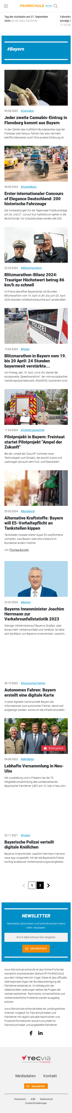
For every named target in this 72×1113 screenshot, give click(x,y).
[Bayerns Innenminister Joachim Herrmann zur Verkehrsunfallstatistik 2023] (36, 579)
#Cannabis (27, 110)
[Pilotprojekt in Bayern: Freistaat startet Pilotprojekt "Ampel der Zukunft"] (36, 407)
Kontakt (50, 1076)
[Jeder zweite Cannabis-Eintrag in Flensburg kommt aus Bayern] (36, 88)
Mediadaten (25, 1076)
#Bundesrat (28, 511)
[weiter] (48, 885)
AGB (33, 1099)
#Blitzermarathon (31, 267)
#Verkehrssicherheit (33, 430)
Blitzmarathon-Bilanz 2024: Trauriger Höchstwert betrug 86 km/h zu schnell (34, 279)
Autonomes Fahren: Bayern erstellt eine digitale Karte (30, 692)
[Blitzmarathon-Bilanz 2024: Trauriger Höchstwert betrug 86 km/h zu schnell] (36, 245)
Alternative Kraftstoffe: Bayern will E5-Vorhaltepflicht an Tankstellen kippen (33, 523)
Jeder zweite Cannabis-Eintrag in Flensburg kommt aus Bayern (35, 120)
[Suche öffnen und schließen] (54, 6)
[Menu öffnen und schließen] (7, 6)
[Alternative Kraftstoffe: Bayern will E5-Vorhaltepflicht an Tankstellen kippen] (36, 488)
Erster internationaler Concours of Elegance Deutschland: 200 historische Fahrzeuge (33, 198)
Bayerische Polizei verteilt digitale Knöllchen (29, 845)
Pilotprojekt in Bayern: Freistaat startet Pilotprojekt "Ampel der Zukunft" (34, 441)
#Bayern (26, 602)
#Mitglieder (27, 759)
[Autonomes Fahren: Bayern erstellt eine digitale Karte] (36, 660)
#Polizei (25, 835)
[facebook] (31, 1032)
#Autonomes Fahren (33, 683)
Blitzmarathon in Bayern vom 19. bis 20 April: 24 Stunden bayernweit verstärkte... (35, 360)
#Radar (25, 349)
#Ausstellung (28, 186)
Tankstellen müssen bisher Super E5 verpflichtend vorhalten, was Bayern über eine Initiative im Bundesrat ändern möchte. (33, 538)
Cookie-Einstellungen (36, 1103)
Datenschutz (46, 1099)
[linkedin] (40, 1032)
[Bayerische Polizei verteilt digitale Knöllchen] (36, 812)
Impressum (20, 1099)
